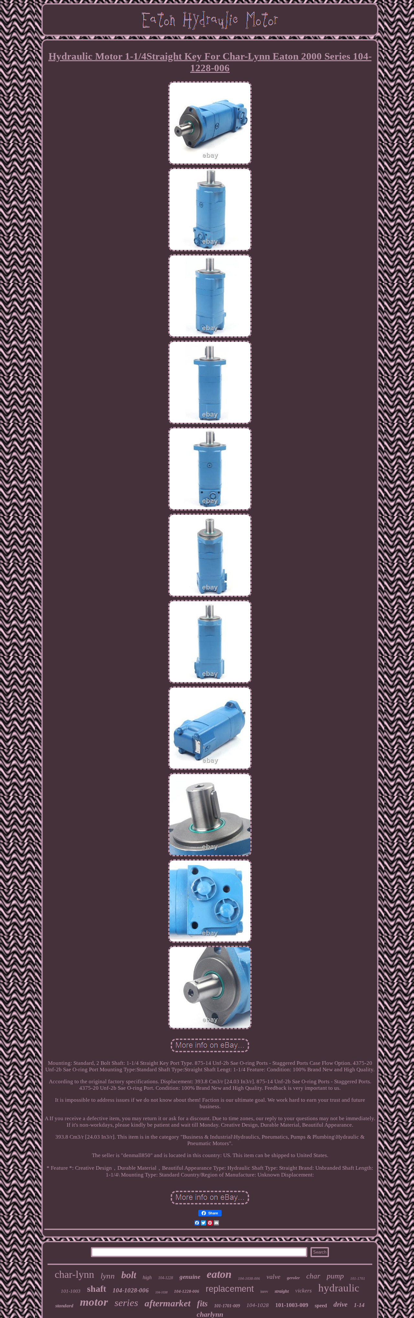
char (313, 1276)
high (147, 1277)
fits (202, 1303)
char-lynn (74, 1274)
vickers (303, 1291)
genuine (190, 1276)
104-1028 (257, 1305)
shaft (96, 1289)
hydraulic (338, 1288)
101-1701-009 (227, 1305)
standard (64, 1305)
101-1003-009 (291, 1305)
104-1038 (161, 1292)
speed (321, 1305)
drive (340, 1304)
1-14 (359, 1305)
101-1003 (71, 1291)
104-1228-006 (186, 1291)
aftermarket (168, 1303)
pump (335, 1276)
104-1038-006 (249, 1278)
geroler (293, 1277)
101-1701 (357, 1278)
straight (282, 1291)
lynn (108, 1275)
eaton (219, 1274)
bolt (128, 1274)
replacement (230, 1289)
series (126, 1302)
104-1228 (165, 1278)
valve (273, 1276)
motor (94, 1302)
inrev (264, 1291)
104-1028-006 (131, 1290)
